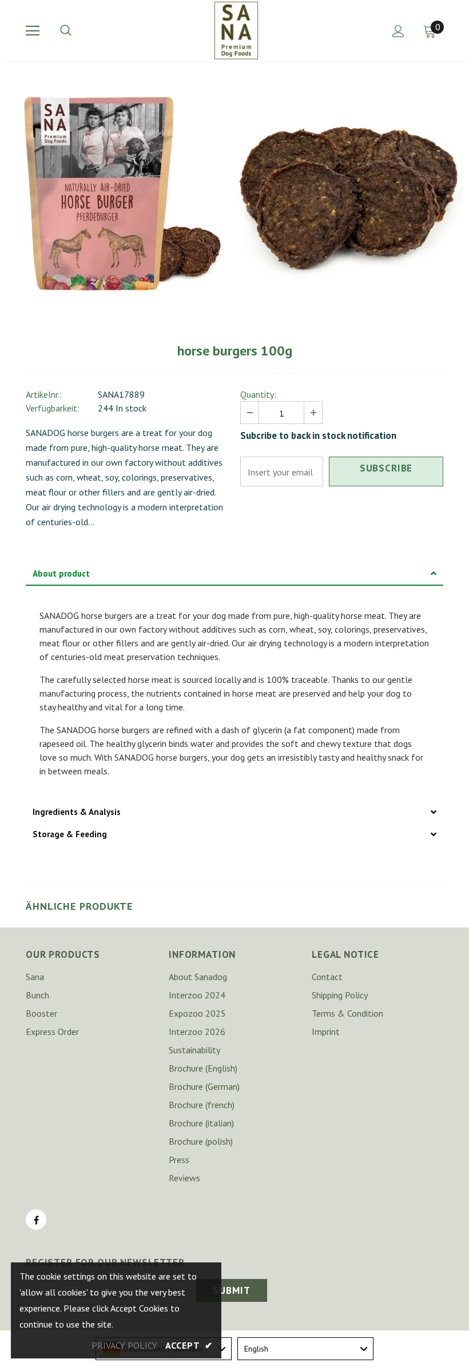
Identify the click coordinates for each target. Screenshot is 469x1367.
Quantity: (258, 394)
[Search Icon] (77, 31)
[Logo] (236, 30)
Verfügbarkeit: (53, 408)
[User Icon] (398, 31)
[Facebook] (36, 1219)
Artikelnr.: (44, 394)
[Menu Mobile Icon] (32, 31)
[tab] (234, 574)
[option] (120, 194)
